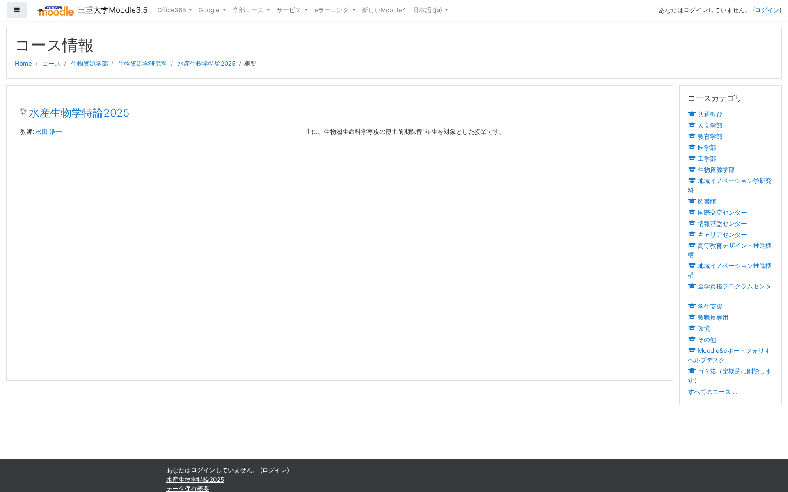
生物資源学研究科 (142, 63)
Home (23, 63)
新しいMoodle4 (384, 10)
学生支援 (710, 306)
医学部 (707, 147)
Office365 (172, 10)
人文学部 (710, 125)
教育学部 (710, 136)
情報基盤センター (722, 223)
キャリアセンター (722, 234)
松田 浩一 (49, 131)
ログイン (767, 10)
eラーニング (332, 10)
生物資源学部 (89, 63)
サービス (290, 10)
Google (210, 10)
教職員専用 (713, 317)
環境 (704, 328)
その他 (707, 339)
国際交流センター (722, 212)
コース (51, 63)
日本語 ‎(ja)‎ (428, 10)
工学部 (707, 158)
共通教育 (710, 114)
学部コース (249, 10)
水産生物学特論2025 (207, 63)
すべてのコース (709, 392)
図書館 (707, 201)
